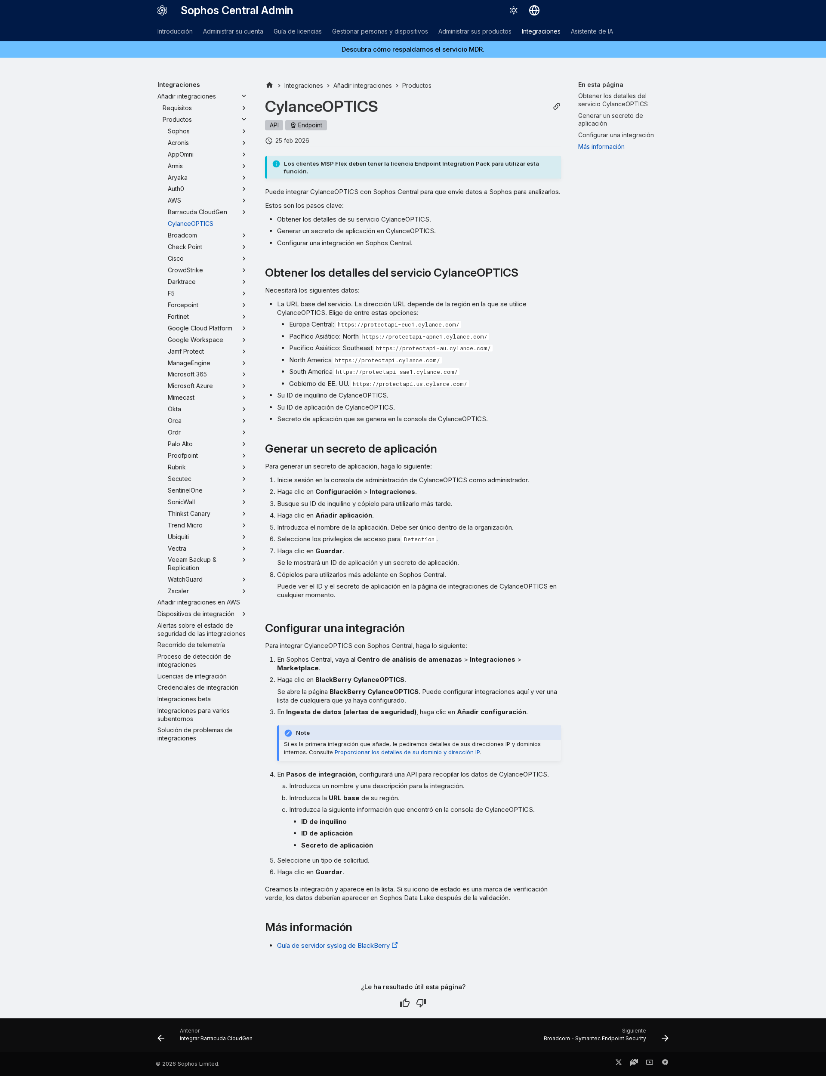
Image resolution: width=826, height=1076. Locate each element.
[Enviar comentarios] (665, 1064)
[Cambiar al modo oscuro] (513, 10)
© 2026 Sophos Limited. (187, 1064)
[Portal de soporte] (634, 1064)
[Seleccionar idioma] (534, 10)
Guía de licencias (298, 31)
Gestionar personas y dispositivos (380, 31)
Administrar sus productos (475, 31)
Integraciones (541, 31)
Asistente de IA (592, 31)
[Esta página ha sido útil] (405, 1003)
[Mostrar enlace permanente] (556, 106)
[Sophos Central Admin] (162, 10)
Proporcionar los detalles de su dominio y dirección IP (407, 752)
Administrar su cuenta (233, 31)
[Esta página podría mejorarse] (421, 1003)
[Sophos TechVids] (649, 1064)
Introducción (175, 31)
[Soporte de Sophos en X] (619, 1064)
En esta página (600, 84)
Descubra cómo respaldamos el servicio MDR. (413, 49)
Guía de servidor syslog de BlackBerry (333, 945)
